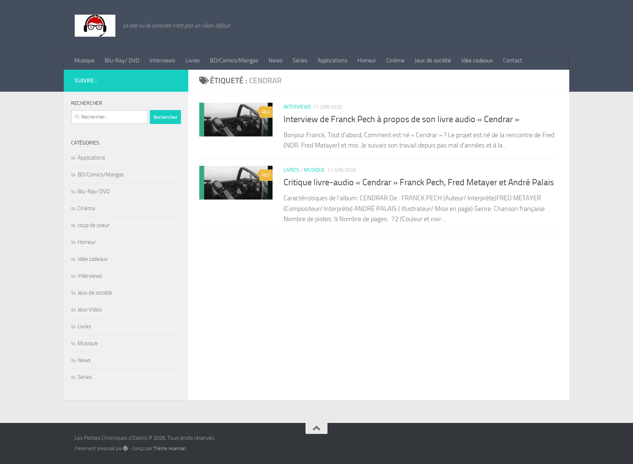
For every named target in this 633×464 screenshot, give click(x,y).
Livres (192, 60)
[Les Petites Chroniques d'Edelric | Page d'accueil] (95, 26)
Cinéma (395, 60)
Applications (332, 60)
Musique (84, 60)
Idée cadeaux (477, 60)
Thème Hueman (169, 448)
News (275, 60)
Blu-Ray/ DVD (122, 60)
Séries (300, 60)
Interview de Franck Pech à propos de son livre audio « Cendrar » (401, 119)
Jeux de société (433, 60)
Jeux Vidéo (90, 309)
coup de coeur (94, 225)
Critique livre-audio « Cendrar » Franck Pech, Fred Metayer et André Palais (419, 182)
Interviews (162, 60)
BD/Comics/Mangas (234, 60)
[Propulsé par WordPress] (125, 448)
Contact (512, 60)
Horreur (367, 60)
